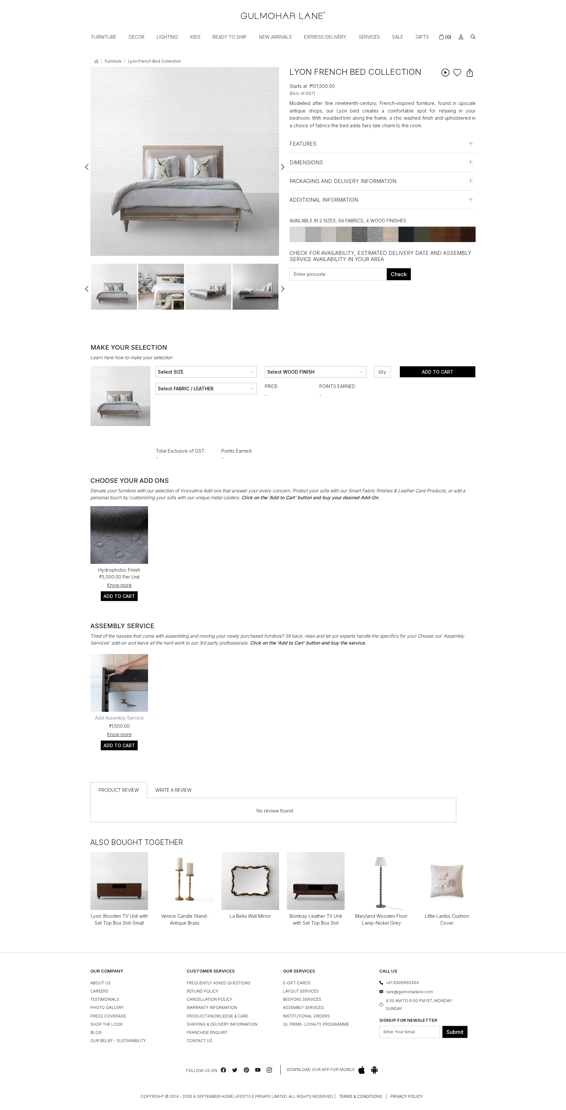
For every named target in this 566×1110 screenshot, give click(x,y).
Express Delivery (325, 37)
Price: (271, 386)
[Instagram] (269, 1070)
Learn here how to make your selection (131, 357)
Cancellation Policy (210, 999)
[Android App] (374, 1070)
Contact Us (199, 1040)
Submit (454, 1032)
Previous (87, 164)
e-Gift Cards (297, 982)
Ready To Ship (230, 37)
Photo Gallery (107, 1007)
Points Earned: (337, 386)
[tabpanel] (114, 287)
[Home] (283, 15)
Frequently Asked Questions (219, 982)
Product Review (119, 790)
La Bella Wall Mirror (250, 916)
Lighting (167, 37)
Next (282, 164)
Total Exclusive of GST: (180, 451)
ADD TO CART (119, 596)
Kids (195, 37)
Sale (397, 37)
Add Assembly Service (119, 718)
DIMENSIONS (306, 162)
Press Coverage (108, 1016)
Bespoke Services (302, 999)
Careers (99, 991)
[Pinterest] (246, 1070)
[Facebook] (223, 1070)
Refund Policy (202, 991)
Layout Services (301, 991)
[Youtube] (258, 1070)
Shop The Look (106, 1024)
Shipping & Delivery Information (222, 1024)
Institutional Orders (306, 1016)
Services (369, 37)
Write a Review (173, 790)
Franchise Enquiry (207, 1032)
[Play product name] (445, 72)
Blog (96, 1032)
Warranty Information (212, 1007)
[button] (473, 37)
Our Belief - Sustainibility (118, 1040)
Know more (119, 585)
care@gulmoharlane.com (409, 991)
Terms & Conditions (360, 1096)
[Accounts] (461, 37)
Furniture (103, 37)
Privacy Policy (406, 1096)
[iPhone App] (362, 1070)
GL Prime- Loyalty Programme (316, 1024)
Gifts (422, 37)
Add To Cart (437, 372)
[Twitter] (235, 1070)
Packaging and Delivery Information (343, 181)
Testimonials (104, 999)
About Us (100, 982)
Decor (136, 37)
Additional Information (324, 199)
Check (399, 274)
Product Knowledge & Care (217, 1016)
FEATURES (303, 143)
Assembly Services (303, 1007)
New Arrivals (275, 37)
